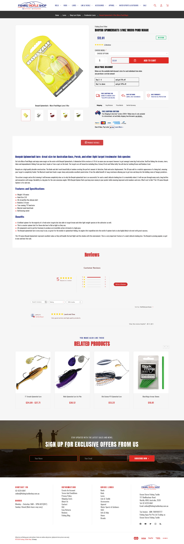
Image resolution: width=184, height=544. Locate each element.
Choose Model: (100, 50)
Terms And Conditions (69, 493)
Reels (57, 5)
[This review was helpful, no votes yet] (147, 324)
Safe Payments (155, 94)
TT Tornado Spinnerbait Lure (33, 397)
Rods (65, 5)
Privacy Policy (67, 495)
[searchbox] (37, 302)
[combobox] (56, 302)
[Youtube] (145, 524)
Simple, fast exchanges (133, 97)
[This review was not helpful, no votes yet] (151, 324)
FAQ (63, 507)
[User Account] (161, 5)
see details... (139, 116)
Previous (164, 347)
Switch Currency (131, 105)
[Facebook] (140, 524)
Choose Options (33, 405)
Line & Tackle (85, 5)
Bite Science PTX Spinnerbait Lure (112, 397)
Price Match (119, 105)
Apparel (111, 5)
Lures (74, 5)
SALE (144, 5)
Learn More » (118, 127)
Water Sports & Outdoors (128, 5)
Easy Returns (130, 94)
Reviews (64, 512)
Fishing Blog (66, 515)
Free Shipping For (107, 93)
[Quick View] (33, 382)
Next (167, 347)
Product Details (93, 142)
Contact (64, 504)
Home (103, 515)
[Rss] (160, 524)
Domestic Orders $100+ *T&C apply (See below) (108, 97)
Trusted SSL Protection (158, 97)
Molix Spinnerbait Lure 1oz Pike (72, 397)
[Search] (155, 5)
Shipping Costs (67, 498)
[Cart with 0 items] (167, 5)
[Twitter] (150, 524)
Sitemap (34, 539)
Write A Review (120, 284)
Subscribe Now (140, 458)
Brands (103, 518)
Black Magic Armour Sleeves (151, 397)
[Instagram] (155, 524)
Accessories (99, 5)
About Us (65, 501)
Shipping (99, 105)
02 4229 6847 (20, 490)
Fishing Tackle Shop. (26, 539)
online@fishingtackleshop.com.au (27, 493)
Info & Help (105, 512)
